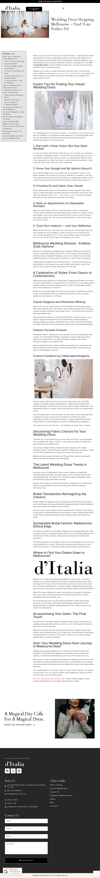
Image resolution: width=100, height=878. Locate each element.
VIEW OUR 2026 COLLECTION (50, 1)
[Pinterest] (19, 770)
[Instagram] (13, 770)
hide (13, 54)
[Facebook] (7, 770)
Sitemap (65, 875)
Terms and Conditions (55, 875)
